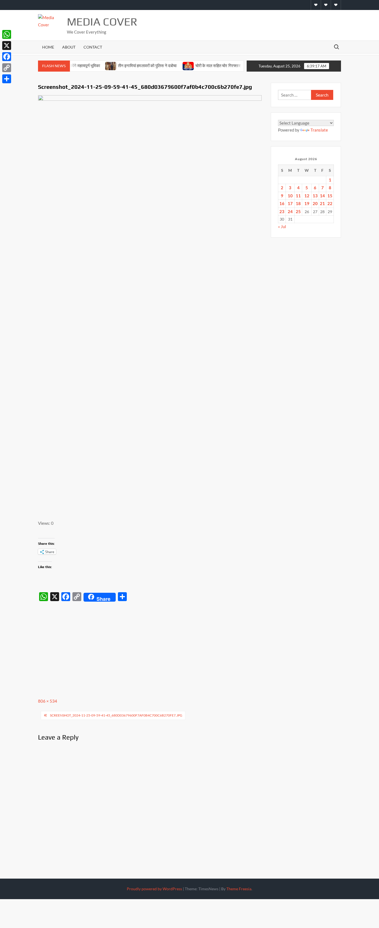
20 (315, 203)
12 (306, 195)
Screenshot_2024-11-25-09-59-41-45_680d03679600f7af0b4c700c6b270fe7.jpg (116, 715)
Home (48, 47)
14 (322, 195)
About (68, 47)
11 (298, 195)
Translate (319, 129)
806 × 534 (47, 700)
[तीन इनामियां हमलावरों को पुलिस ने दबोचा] (99, 65)
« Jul (282, 226)
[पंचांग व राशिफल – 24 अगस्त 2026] (240, 65)
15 (329, 195)
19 (306, 203)
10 (290, 195)
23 (281, 211)
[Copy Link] (6, 67)
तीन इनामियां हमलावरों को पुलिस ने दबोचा (135, 65)
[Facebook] (6, 56)
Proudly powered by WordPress (154, 888)
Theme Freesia (238, 888)
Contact (93, 47)
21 (322, 203)
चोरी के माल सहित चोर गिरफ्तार (206, 65)
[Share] (6, 78)
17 (290, 203)
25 (298, 211)
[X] (6, 45)
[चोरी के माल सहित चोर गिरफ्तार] (177, 65)
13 (315, 195)
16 (281, 203)
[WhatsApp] (6, 34)
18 (298, 203)
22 (329, 203)
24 (290, 211)
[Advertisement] (152, 645)
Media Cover (102, 21)
